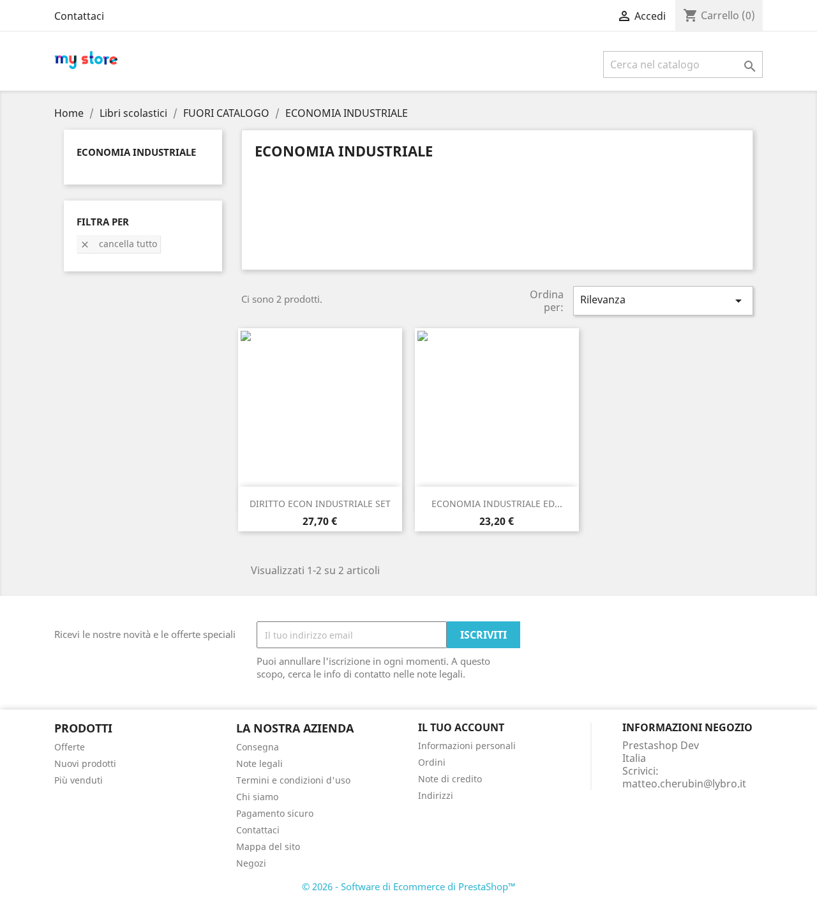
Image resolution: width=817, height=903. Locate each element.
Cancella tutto (118, 244)
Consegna (257, 747)
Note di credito (450, 779)
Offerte (69, 747)
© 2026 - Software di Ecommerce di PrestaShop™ (409, 886)
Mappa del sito (268, 846)
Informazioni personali (467, 746)
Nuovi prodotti (85, 763)
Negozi (251, 863)
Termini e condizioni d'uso (293, 780)
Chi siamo (257, 797)
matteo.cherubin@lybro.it (684, 784)
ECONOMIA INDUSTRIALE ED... (496, 503)
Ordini (432, 762)
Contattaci (79, 16)
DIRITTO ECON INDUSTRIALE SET (320, 503)
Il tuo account (461, 727)
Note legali (259, 763)
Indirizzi (435, 795)
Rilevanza (663, 300)
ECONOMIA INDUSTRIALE (136, 152)
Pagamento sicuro (274, 813)
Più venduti (78, 780)
